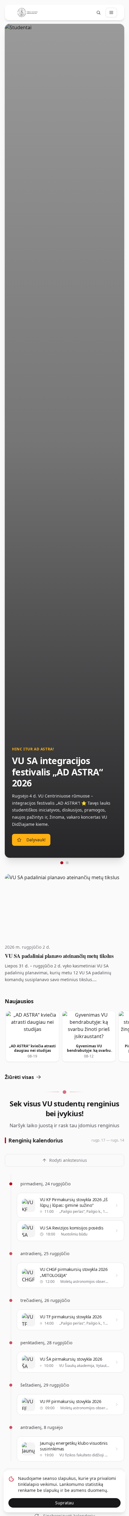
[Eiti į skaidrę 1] (61, 862)
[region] (64, 444)
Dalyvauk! (36, 840)
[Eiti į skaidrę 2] (67, 862)
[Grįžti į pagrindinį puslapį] (27, 12)
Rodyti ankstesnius (68, 1160)
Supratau (64, 1503)
